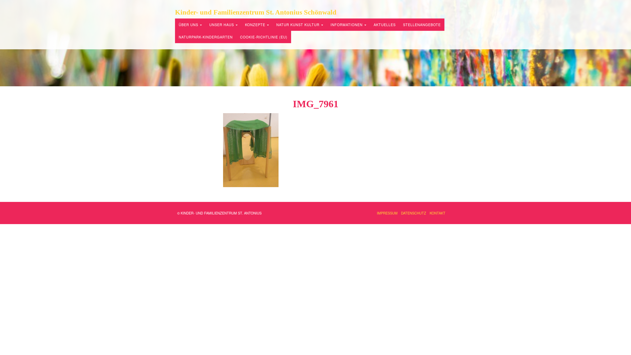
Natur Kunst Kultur (298, 24)
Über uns (189, 24)
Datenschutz (413, 213)
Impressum (387, 213)
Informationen (347, 24)
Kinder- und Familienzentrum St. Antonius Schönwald (255, 12)
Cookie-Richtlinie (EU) (263, 37)
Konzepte (255, 24)
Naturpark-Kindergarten (206, 37)
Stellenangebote (422, 24)
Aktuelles (385, 24)
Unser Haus (222, 24)
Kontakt (437, 213)
